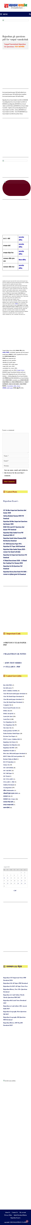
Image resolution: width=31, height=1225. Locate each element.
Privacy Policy (8, 1215)
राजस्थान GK (6, 796)
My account (23, 1212)
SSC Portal (6, 776)
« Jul (14, 890)
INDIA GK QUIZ (8, 713)
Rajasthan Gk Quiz (8, 750)
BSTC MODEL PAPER (10, 691)
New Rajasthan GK (8, 725)
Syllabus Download (8, 785)
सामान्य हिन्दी (6, 807)
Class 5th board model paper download (14, 693)
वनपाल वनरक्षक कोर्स (8, 805)
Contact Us (15, 1212)
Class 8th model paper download (12, 699)
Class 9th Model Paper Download (12, 702)
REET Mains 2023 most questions (12, 756)
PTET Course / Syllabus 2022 (11, 739)
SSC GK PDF (7, 770)
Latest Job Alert (7, 716)
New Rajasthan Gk (8, 722)
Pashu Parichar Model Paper (11, 733)
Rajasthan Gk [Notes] (9, 742)
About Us (7, 1212)
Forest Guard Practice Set (10, 708)
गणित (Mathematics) (8, 790)
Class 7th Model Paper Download (12, 696)
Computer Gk (7, 705)
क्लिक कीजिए (22, 260)
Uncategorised (7, 787)
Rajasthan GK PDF (8, 748)
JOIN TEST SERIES (13, 662)
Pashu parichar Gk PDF (10, 731)
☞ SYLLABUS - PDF (11, 666)
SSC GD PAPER (8, 768)
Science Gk (6, 765)
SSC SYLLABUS (8, 779)
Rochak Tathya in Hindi (10, 759)
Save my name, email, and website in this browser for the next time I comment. (16, 473)
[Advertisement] (15, 68)
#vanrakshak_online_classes (13, 386)
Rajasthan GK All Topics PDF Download (15, 983)
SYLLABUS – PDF (8, 782)
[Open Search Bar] (30, 14)
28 (18, 883)
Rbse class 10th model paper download (14, 753)
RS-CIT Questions (8, 762)
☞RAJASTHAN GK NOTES (14, 653)
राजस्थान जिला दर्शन (8, 802)
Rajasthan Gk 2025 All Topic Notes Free (15, 986)
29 (21, 883)
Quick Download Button (20, 1215)
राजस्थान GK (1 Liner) (9, 799)
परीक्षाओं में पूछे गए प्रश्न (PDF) (10, 793)
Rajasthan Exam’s (10, 501)
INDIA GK (6, 711)
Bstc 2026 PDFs (7, 685)
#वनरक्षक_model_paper (7, 388)
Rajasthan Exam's (15, 1218)
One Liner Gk (7, 728)
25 (7, 883)
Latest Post (6, 719)
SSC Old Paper (7, 773)
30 (25, 883)
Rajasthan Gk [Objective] (10, 745)
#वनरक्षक (16, 303)
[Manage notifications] (27, 1221)
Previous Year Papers (9, 736)
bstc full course (7, 688)
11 (7, 878)
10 (4, 878)
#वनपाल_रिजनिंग (5, 352)
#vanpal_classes (20, 370)
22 (21, 880)
